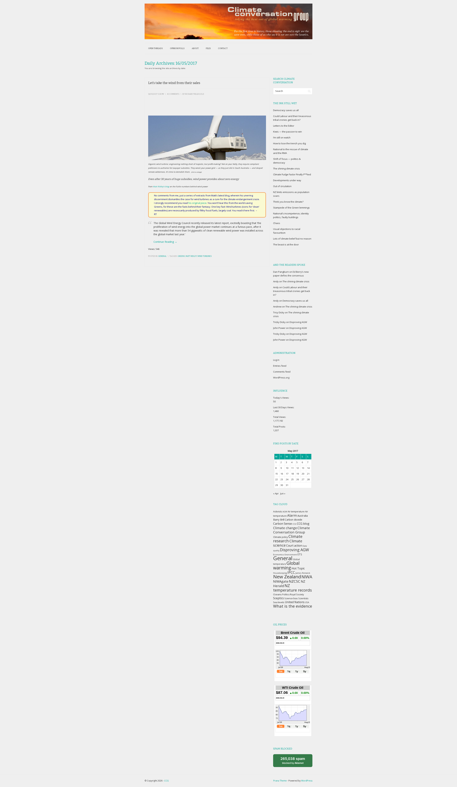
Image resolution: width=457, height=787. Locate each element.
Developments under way (287, 180)
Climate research (287, 538)
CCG (294, 524)
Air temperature (296, 511)
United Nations (295, 602)
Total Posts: (279, 426)
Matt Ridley (191, 256)
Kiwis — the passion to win (287, 131)
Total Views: (280, 417)
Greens (181, 256)
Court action (294, 545)
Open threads (155, 48)
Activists (277, 511)
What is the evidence (292, 606)
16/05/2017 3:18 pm (156, 94)
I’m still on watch (281, 137)
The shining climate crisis (286, 168)
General (162, 256)
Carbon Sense (282, 523)
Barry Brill (278, 519)
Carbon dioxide (293, 519)
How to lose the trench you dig (289, 143)
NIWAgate (280, 581)
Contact (223, 48)
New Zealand (287, 576)
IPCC (291, 572)
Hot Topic (298, 568)
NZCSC (294, 581)
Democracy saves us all (286, 110)
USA (307, 602)
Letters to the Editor (283, 125)
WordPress (306, 780)
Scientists (303, 598)
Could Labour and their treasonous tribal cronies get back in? (291, 291)
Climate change (285, 528)
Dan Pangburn (281, 271)
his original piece (197, 203)
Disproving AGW (298, 322)
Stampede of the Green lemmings (291, 207)
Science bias (291, 598)
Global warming (286, 565)
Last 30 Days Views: (284, 407)
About (195, 48)
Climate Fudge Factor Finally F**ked (292, 174)
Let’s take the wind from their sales (174, 83)
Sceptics (278, 598)
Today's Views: (281, 397)
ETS (299, 554)
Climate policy (280, 537)
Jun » (282, 493)
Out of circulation (282, 186)
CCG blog (303, 523)
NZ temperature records (292, 588)
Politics (285, 594)
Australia (302, 515)
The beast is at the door (286, 244)
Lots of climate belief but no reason (292, 238)
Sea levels (278, 602)
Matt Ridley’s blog (161, 186)
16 (281, 473)
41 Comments (173, 94)
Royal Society (297, 594)
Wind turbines (204, 256)
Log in (276, 359)
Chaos (276, 223)
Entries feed (279, 365)
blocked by (292, 760)
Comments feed (281, 371)
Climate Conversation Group (291, 530)
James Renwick (302, 573)
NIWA (307, 577)
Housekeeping (280, 573)
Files (208, 48)
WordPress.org (281, 377)
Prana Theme (280, 780)
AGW (285, 511)
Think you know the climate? (288, 201)
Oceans (277, 594)
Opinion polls (177, 48)
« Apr (276, 493)
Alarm (292, 515)
